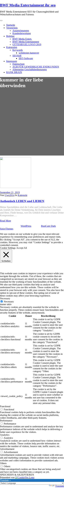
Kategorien (11, 47)
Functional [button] (5, 406)
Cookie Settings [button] (8, 248)
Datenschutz (18, 64)
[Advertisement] (32, 124)
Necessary (9, 301)
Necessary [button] (5, 298)
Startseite (10, 25)
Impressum (11, 61)
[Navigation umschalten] (1, 20)
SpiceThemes (6, 228)
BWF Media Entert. (22, 39)
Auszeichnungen (20, 30)
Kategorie (22, 195)
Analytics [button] (4, 434)
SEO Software (26, 58)
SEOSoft (16, 55)
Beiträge (10, 36)
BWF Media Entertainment (25, 41)
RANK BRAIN (14, 72)
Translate (59, 486)
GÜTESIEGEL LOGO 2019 (26, 44)
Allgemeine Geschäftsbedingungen (29, 69)
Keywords (17, 50)
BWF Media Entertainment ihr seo (28, 5)
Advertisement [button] (7, 449)
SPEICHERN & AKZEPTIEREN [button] (17, 474)
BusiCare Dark (48, 226)
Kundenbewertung (21, 33)
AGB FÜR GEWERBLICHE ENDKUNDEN (35, 66)
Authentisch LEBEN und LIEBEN (22, 201)
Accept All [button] (21, 248)
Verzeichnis (12, 27)
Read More (5, 220)
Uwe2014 (9, 195)
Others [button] (3, 463)
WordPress (26, 226)
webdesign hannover (29, 52)
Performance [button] (6, 420)
